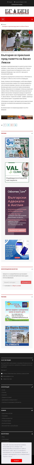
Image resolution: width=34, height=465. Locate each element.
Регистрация (5, 439)
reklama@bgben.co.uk (8, 376)
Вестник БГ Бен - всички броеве (10, 425)
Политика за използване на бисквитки (11, 402)
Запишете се (26, 282)
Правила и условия (6, 397)
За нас (3, 390)
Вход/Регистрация (17, 4)
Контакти (4, 395)
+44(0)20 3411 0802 (7, 379)
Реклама (4, 392)
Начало (4, 24)
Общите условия (16, 285)
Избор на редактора (7, 418)
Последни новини (6, 420)
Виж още (3, 370)
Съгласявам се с (12, 285)
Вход (3, 437)
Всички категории (6, 423)
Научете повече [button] (7, 456)
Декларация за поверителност (9, 400)
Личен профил (5, 441)
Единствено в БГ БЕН (7, 413)
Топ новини (5, 416)
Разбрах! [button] (16, 460)
